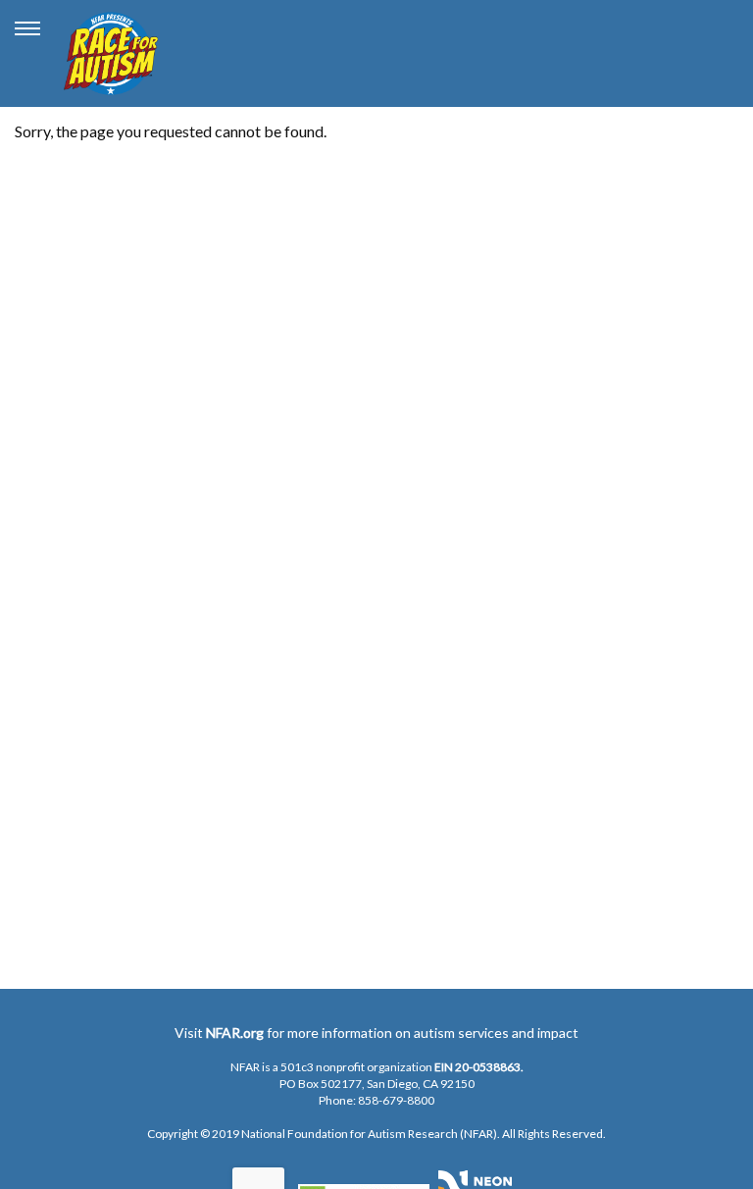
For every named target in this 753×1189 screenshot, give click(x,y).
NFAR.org (235, 1032)
